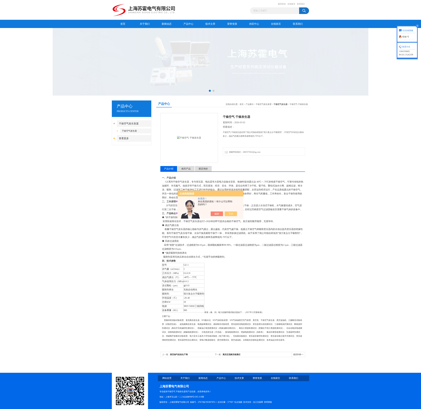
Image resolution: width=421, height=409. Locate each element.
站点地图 (238, 402)
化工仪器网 (258, 402)
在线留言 (291, 4)
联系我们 (301, 4)
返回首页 (282, 4)
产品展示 (250, 104)
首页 (122, 24)
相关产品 (186, 169)
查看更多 (124, 138)
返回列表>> (298, 354)
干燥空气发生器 (129, 131)
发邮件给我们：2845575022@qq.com (244, 152)
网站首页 (167, 378)
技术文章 (210, 24)
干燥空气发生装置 (129, 123)
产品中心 (188, 24)
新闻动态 (167, 24)
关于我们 (145, 24)
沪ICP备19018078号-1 (207, 402)
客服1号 (405, 37)
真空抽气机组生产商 (179, 354)
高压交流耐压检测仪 (231, 354)
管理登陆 (268, 402)
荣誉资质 (232, 24)
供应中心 (254, 24)
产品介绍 (168, 169)
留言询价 (203, 169)
